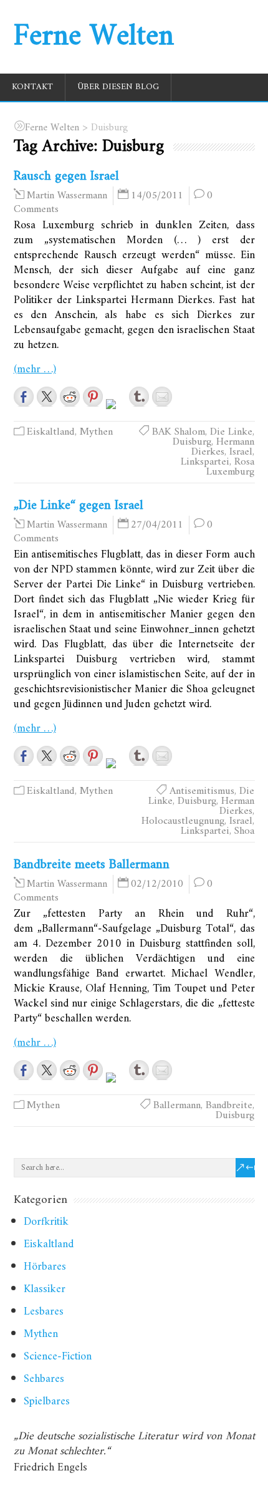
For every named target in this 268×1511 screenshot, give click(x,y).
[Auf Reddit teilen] (70, 397)
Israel (240, 452)
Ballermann (177, 1105)
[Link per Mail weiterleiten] (162, 397)
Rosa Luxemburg (230, 467)
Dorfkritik (46, 1222)
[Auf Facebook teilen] (24, 397)
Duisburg (192, 442)
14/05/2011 (157, 195)
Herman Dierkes (236, 806)
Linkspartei (205, 462)
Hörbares (45, 1267)
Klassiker (44, 1289)
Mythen (96, 432)
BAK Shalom (178, 432)
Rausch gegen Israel (66, 176)
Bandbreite (229, 1105)
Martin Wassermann (67, 196)
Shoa (244, 831)
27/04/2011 (157, 525)
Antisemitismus (202, 791)
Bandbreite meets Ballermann (92, 864)
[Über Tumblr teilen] (139, 397)
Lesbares (44, 1311)
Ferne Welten (94, 37)
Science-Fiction (58, 1356)
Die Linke (231, 432)
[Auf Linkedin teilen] (116, 409)
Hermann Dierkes (222, 447)
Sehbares (44, 1379)
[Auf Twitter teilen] (47, 397)
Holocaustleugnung (182, 821)
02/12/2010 (157, 884)
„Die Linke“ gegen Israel (78, 505)
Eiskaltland (51, 432)
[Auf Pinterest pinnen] (93, 397)
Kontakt (32, 87)
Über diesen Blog (118, 87)
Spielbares (47, 1401)
